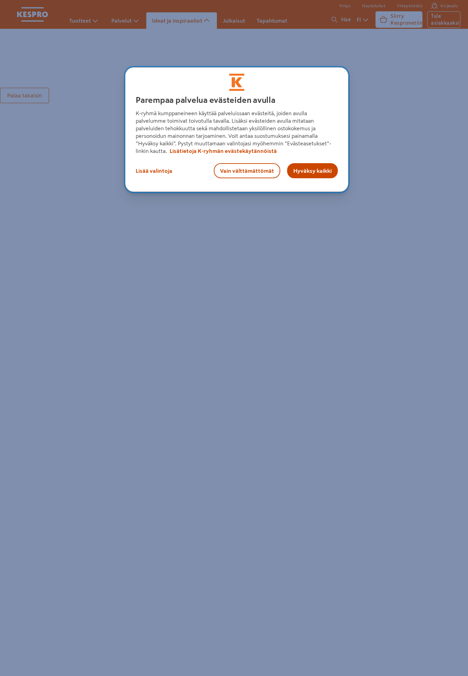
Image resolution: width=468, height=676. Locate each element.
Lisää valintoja (154, 170)
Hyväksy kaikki (312, 170)
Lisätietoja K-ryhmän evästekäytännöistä (223, 151)
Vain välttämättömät (247, 170)
